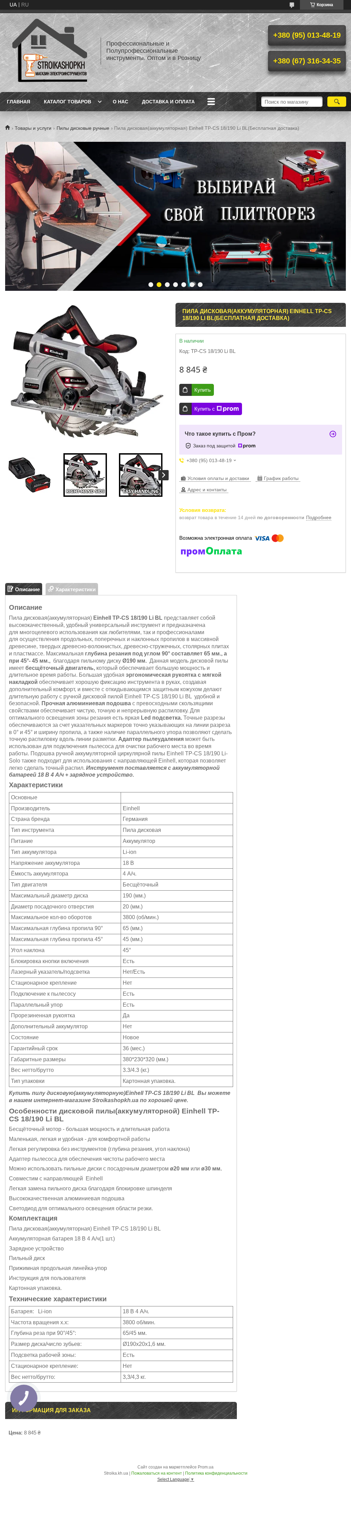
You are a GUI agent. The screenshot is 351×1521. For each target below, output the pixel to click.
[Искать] (336, 101)
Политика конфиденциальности (216, 1473)
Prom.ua (206, 1467)
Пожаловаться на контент (156, 1473)
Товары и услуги (33, 128)
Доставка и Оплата (168, 101)
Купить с (204, 409)
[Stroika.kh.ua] (49, 51)
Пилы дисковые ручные (83, 128)
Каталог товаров (67, 101)
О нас (120, 101)
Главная (18, 101)
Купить (202, 390)
